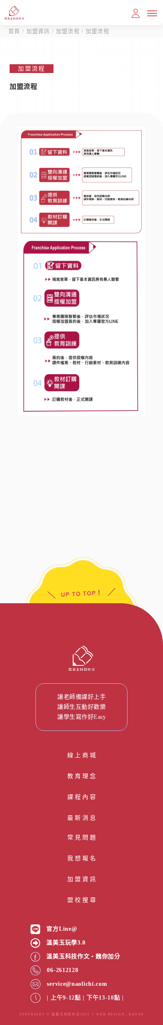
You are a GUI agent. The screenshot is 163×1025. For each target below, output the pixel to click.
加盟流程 (68, 31)
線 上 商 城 (81, 755)
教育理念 (81, 776)
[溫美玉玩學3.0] (35, 943)
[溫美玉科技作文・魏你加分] (35, 957)
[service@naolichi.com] (36, 984)
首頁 (14, 31)
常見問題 (81, 837)
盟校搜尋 (81, 900)
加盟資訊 (38, 31)
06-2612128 (62, 970)
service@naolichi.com (77, 984)
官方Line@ (61, 929)
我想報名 (81, 858)
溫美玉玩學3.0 (66, 942)
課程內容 (81, 797)
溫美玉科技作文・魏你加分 (83, 956)
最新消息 (81, 818)
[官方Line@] (35, 929)
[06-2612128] (36, 970)
